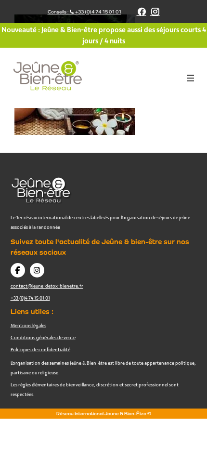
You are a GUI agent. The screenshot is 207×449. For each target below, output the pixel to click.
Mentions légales (28, 325)
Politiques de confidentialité (40, 349)
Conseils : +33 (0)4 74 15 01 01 (84, 11)
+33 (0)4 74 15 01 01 (30, 298)
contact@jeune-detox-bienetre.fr (47, 286)
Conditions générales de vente (43, 337)
